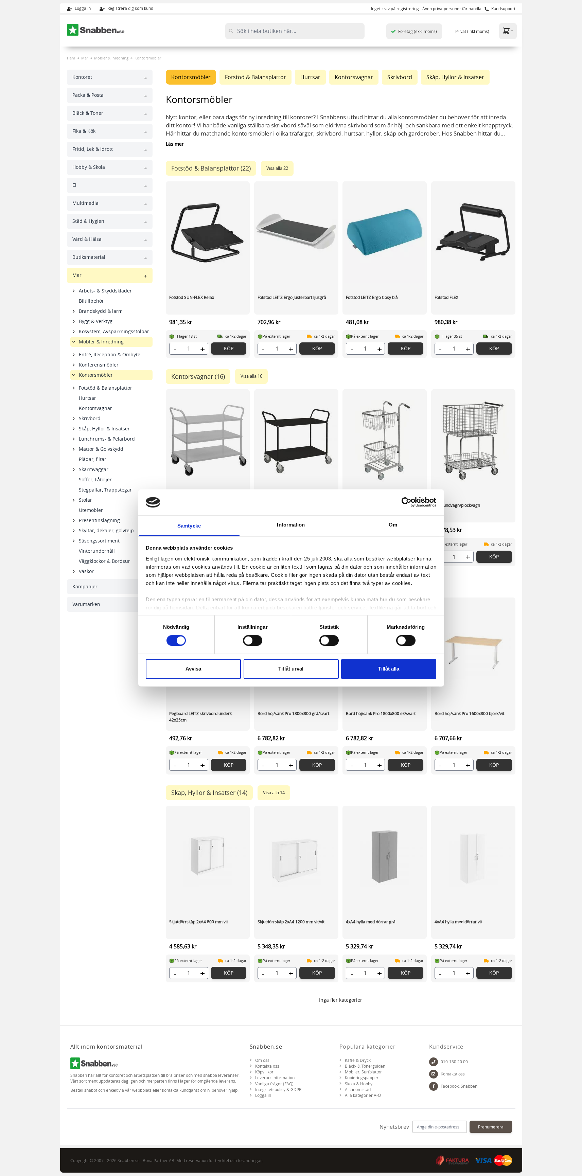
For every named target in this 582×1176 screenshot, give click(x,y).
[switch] (252, 640)
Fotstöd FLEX (446, 297)
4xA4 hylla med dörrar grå (370, 921)
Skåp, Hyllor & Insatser (104, 428)
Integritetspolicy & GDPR (278, 1089)
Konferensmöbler (99, 364)
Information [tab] (291, 525)
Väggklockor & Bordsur (104, 561)
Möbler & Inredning (111, 57)
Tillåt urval (290, 669)
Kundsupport (502, 8)
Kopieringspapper (361, 1077)
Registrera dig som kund (129, 8)
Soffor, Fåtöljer (95, 479)
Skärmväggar (93, 469)
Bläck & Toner (87, 113)
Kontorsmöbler (96, 375)
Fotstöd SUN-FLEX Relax (191, 297)
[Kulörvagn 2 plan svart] (296, 440)
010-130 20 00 (454, 1061)
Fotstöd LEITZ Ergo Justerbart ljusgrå (292, 297)
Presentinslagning (99, 520)
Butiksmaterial (88, 257)
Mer (84, 57)
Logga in (82, 8)
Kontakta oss (267, 1066)
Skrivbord (90, 418)
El (74, 185)
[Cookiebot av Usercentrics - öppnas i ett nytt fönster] (406, 502)
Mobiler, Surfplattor (363, 1071)
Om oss (262, 1060)
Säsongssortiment (99, 540)
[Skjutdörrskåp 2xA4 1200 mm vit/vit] (296, 857)
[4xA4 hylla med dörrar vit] (473, 857)
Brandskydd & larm (101, 311)
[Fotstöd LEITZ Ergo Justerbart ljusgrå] (296, 232)
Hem (71, 57)
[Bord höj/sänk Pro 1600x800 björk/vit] (473, 648)
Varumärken (86, 604)
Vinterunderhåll (97, 551)
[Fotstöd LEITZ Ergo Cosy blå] (384, 232)
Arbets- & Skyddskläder (105, 290)
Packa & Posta (88, 95)
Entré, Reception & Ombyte (109, 354)
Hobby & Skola (88, 167)
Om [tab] (393, 525)
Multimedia (85, 203)
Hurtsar (87, 398)
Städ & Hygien (88, 221)
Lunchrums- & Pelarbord (107, 438)
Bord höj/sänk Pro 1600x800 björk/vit (469, 713)
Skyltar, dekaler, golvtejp (106, 530)
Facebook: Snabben (459, 1086)
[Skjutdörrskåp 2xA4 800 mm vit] (208, 857)
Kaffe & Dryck (358, 1060)
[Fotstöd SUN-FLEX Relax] (208, 232)
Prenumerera (491, 1126)
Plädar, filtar (92, 459)
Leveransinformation (275, 1077)
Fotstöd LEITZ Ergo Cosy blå (372, 297)
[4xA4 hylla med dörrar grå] (384, 857)
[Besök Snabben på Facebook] (433, 1086)
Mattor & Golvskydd (101, 449)
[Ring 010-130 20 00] (433, 1061)
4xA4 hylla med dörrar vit (458, 921)
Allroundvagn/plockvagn (457, 505)
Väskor (86, 571)
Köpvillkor (264, 1071)
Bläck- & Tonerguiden (365, 1066)
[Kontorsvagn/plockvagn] (384, 440)
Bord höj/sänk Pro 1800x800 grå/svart (293, 713)
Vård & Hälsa (87, 239)
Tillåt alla (388, 669)
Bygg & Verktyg (95, 321)
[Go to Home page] (96, 30)
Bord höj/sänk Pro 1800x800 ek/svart (381, 713)
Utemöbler (91, 510)
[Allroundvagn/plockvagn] (473, 440)
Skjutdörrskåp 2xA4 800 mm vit (198, 921)
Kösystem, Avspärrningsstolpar (114, 331)
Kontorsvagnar (95, 408)
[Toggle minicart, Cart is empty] (508, 31)
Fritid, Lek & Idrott (92, 149)
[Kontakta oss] (433, 1074)
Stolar (85, 500)
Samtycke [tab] (189, 526)
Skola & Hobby (358, 1083)
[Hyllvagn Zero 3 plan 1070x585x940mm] (208, 440)
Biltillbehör (91, 301)
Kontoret (82, 77)
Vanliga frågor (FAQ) (274, 1083)
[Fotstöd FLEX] (473, 232)
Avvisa (193, 669)
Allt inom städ (358, 1089)
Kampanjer (85, 586)
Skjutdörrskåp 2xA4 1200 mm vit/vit (291, 921)
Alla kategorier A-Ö (363, 1095)
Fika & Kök (83, 131)
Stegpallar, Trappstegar (105, 489)
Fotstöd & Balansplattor (105, 388)
